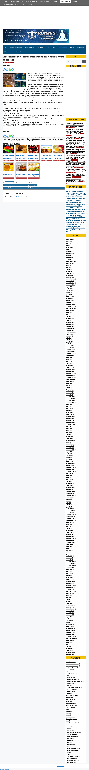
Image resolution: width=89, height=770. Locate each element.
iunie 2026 (68, 243)
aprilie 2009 (69, 648)
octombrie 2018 (70, 424)
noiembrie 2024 (70, 281)
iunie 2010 (68, 621)
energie (77, 202)
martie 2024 (69, 296)
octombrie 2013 (70, 542)
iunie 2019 (68, 408)
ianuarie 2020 (69, 395)
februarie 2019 (69, 416)
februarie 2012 (69, 581)
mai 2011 (68, 599)
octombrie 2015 (70, 495)
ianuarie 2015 (69, 513)
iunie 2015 (68, 503)
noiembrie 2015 (70, 493)
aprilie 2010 (69, 624)
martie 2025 (69, 273)
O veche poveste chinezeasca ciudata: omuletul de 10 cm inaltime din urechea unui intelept (75, 180)
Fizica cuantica (70, 703)
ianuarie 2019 (69, 418)
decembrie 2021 (70, 349)
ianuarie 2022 (69, 348)
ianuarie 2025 (69, 277)
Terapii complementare (72, 756)
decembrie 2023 (70, 302)
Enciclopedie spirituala (72, 695)
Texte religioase (70, 758)
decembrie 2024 (70, 279)
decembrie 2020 (70, 373)
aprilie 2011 (68, 601)
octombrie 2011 (70, 589)
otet (34, 182)
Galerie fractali (70, 707)
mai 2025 (68, 269)
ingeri (76, 208)
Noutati (68, 721)
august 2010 (69, 617)
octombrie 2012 (70, 566)
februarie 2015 (69, 511)
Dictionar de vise (70, 689)
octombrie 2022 (70, 330)
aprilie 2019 (69, 412)
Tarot (67, 754)
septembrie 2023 (70, 308)
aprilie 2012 (69, 577)
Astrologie (75, 191)
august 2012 (69, 569)
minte (75, 209)
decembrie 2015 (70, 491)
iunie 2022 (68, 338)
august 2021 (69, 357)
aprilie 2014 (69, 530)
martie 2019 (69, 414)
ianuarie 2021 (69, 371)
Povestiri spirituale (71, 734)
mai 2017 (68, 457)
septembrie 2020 (70, 379)
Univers (77, 230)
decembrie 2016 (70, 467)
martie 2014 (69, 532)
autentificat (15, 197)
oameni (69, 211)
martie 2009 (69, 650)
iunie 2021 (68, 361)
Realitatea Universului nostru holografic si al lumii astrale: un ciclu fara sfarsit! (25, 188)
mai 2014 (68, 528)
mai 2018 (68, 434)
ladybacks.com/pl (5, 769)
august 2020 (69, 381)
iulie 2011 (68, 595)
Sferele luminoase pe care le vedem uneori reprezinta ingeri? (21, 185)
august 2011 (69, 593)
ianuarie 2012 (69, 583)
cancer (75, 193)
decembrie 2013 (70, 538)
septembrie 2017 (70, 450)
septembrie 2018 (70, 426)
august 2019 (69, 404)
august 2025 (69, 263)
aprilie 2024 (69, 294)
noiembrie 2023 (70, 304)
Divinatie (55, 1)
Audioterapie (69, 672)
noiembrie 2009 (70, 634)
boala (68, 193)
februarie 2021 (69, 369)
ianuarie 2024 (69, 300)
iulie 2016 (68, 477)
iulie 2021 (68, 359)
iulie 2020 (68, 383)
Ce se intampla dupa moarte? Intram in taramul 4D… (75, 137)
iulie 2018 (68, 430)
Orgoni (67, 728)
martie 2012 (69, 579)
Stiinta (67, 752)
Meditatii (68, 713)
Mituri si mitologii (70, 717)
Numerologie (69, 725)
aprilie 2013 (69, 554)
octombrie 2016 (70, 471)
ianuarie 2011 (69, 607)
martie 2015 (69, 509)
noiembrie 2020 (70, 375)
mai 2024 (68, 292)
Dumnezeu (70, 200)
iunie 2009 (68, 644)
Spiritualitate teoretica (30, 1)
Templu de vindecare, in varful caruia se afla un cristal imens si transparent (76, 170)
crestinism (70, 196)
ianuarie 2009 (69, 654)
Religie (16, 4)
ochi (75, 211)
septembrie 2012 (70, 567)
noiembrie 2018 (70, 422)
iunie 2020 (68, 385)
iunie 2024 (68, 291)
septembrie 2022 (70, 332)
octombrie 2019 (70, 401)
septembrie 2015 (70, 497)
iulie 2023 (68, 312)
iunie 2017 (68, 456)
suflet (74, 224)
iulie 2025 (68, 265)
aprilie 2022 (69, 342)
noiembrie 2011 (69, 587)
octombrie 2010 (70, 613)
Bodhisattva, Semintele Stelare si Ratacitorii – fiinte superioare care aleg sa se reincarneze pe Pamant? (75, 125)
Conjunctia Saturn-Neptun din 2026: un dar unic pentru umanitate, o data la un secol (75, 175)
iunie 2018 (68, 432)
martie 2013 (69, 556)
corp (77, 195)
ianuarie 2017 (69, 465)
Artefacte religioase (71, 668)
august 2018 (69, 428)
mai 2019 (68, 410)
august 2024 (69, 287)
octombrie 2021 (70, 353)
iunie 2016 (68, 479)
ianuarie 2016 (69, 489)
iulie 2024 (68, 289)
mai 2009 (68, 646)
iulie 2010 (68, 619)
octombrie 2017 (70, 448)
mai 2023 (68, 316)
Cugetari (78, 196)
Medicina (75, 1)
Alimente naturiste (71, 662)
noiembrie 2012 (70, 564)
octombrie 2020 (70, 377)
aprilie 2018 (69, 436)
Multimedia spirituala (71, 719)
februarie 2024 (70, 298)
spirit (71, 219)
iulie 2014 (68, 524)
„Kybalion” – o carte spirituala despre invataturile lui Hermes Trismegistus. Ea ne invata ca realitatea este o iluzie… (75, 151)
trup (71, 230)
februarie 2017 (69, 463)
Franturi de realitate (65, 1)
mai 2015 (68, 505)
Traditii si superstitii (8, 4)
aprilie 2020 (69, 389)
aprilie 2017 (69, 459)
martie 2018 (69, 438)
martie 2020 (69, 391)
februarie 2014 (69, 534)
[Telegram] (12, 68)
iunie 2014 (68, 526)
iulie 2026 (68, 241)
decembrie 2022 (70, 326)
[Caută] (84, 61)
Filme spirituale (70, 699)
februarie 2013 (69, 558)
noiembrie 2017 (70, 446)
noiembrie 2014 (70, 516)
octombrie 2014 (70, 518)
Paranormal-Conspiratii (27, 4)
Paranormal (69, 730)
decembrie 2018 (70, 420)
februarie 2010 (69, 628)
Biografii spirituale (70, 673)
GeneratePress (60, 766)
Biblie (82, 191)
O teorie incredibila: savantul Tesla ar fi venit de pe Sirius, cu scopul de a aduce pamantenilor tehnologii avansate (75, 158)
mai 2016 (68, 481)
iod (25, 182)
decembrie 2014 (70, 514)
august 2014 (69, 522)
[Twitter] (7, 68)
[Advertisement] (44, 16)
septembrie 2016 (70, 473)
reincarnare (70, 217)
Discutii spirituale (71, 198)
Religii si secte (69, 744)
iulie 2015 (68, 501)
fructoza (18, 182)
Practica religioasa (71, 736)
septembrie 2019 (70, 402)
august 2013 (69, 546)
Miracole (68, 715)
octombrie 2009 (70, 636)
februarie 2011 (69, 605)
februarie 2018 (69, 440)
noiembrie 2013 (70, 540)
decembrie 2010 (70, 609)
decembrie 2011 (70, 585)
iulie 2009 (68, 642)
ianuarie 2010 (69, 630)
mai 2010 (68, 622)
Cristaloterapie (70, 683)
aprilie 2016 (69, 483)
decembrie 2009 (70, 632)
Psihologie (68, 740)
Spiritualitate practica (44, 1)
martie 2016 (69, 485)
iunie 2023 (68, 314)
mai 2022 (68, 340)
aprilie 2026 (69, 247)
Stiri (68, 224)
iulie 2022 (68, 336)
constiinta (70, 195)
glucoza (22, 182)
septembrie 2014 (70, 520)
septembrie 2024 (70, 285)
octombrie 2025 (70, 259)
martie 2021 (69, 367)
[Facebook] (4, 68)
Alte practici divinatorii (72, 666)
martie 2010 (69, 626)
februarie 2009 (70, 652)
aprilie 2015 (69, 507)
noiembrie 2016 (70, 469)
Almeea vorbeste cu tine (72, 664)
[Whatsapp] (10, 68)
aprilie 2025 (69, 271)
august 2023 (69, 310)
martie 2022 (69, 344)
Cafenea (68, 675)
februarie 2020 (70, 393)
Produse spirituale (70, 738)
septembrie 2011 (70, 591)
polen (37, 182)
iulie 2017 (68, 454)
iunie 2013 (68, 550)
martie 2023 (69, 320)
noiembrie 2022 (70, 328)
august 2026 (69, 239)
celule (82, 193)
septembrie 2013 (70, 544)
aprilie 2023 (69, 318)
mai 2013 (68, 552)
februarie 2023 (69, 322)
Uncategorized (69, 762)
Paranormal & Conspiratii (77, 213)
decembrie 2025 (70, 255)
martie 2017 (69, 461)
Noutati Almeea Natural (72, 723)
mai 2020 (68, 387)
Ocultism (68, 727)
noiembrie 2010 (70, 611)
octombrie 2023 (70, 306)
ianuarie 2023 (69, 324)
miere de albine (29, 182)
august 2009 (69, 640)
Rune (67, 746)
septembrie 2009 (70, 638)
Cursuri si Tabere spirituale (73, 687)
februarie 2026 (69, 251)
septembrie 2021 (70, 355)
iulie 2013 (68, 548)
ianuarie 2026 (69, 253)
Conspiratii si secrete (71, 679)
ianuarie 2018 (69, 442)
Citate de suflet (70, 677)
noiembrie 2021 (70, 351)
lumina (69, 209)
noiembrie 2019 (70, 399)
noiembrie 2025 (70, 257)
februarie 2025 (69, 275)
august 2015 (69, 499)
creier (83, 195)
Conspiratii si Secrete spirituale (16, 1)
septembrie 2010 (70, 615)
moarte (81, 209)
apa (5, 182)
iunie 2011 (68, 597)
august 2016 (69, 475)
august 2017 (69, 452)
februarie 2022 (69, 346)
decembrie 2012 (70, 562)
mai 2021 (68, 363)
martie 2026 (69, 249)
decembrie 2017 (70, 444)
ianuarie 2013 (69, 560)
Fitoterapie (80, 204)
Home (5, 1)
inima (82, 208)
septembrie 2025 (70, 261)
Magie (67, 709)
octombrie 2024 (70, 283)
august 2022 (69, 334)
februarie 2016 (69, 487)
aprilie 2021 (69, 365)
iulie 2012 (68, 571)
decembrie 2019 (70, 397)
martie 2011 (69, 603)
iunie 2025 (68, 267)
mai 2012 (68, 575)
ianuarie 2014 (69, 536)
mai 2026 (68, 245)
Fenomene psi (71, 204)
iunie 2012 (68, 573)
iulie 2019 (68, 406)
